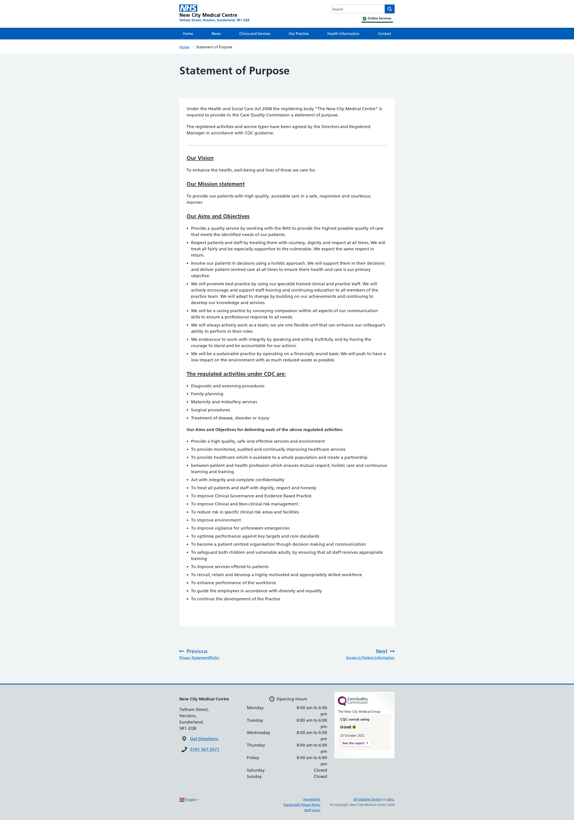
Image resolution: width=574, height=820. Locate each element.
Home (188, 33)
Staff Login (312, 810)
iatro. (391, 799)
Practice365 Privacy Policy (301, 805)
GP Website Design (367, 799)
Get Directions (204, 738)
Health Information (343, 33)
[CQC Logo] (353, 704)
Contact (384, 33)
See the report (353, 743)
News (216, 33)
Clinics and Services (254, 33)
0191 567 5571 (205, 749)
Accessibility (311, 799)
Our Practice (299, 33)
